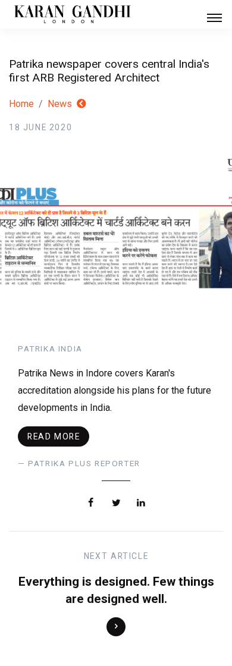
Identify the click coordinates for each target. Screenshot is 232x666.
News (60, 103)
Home (21, 103)
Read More (53, 436)
